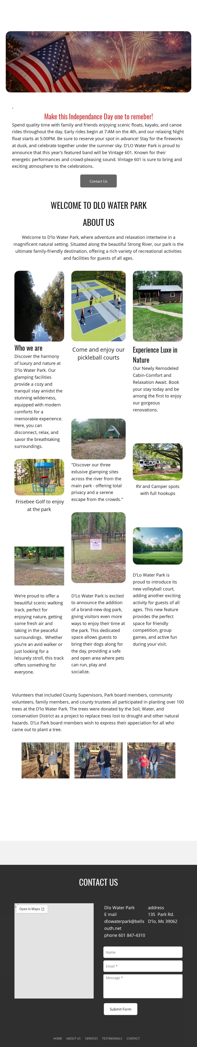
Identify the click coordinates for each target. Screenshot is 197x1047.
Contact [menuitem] (133, 1038)
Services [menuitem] (91, 1038)
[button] (45, 760)
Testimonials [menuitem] (112, 1038)
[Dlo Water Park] (98, 11)
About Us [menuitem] (73, 1038)
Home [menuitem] (57, 1038)
